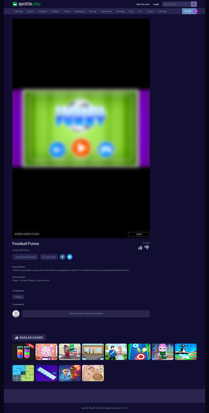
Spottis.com (142, 4)
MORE (187, 11)
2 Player (18, 296)
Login (156, 4)
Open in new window (26, 256)
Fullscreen (51, 256)
